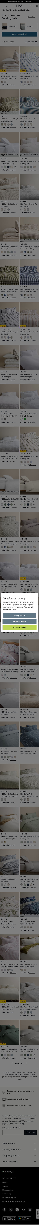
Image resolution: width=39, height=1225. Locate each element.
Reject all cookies (19, 621)
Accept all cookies (19, 627)
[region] (19, 612)
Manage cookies (19, 615)
